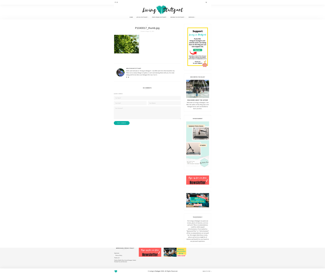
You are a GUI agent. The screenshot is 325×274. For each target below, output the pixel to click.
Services (191, 17)
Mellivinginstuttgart (133, 68)
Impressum (116, 253)
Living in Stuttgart (154, 271)
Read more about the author (197, 100)
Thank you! (117, 257)
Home (131, 17)
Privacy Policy (119, 255)
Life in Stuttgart (142, 17)
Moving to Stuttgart (177, 17)
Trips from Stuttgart (159, 17)
